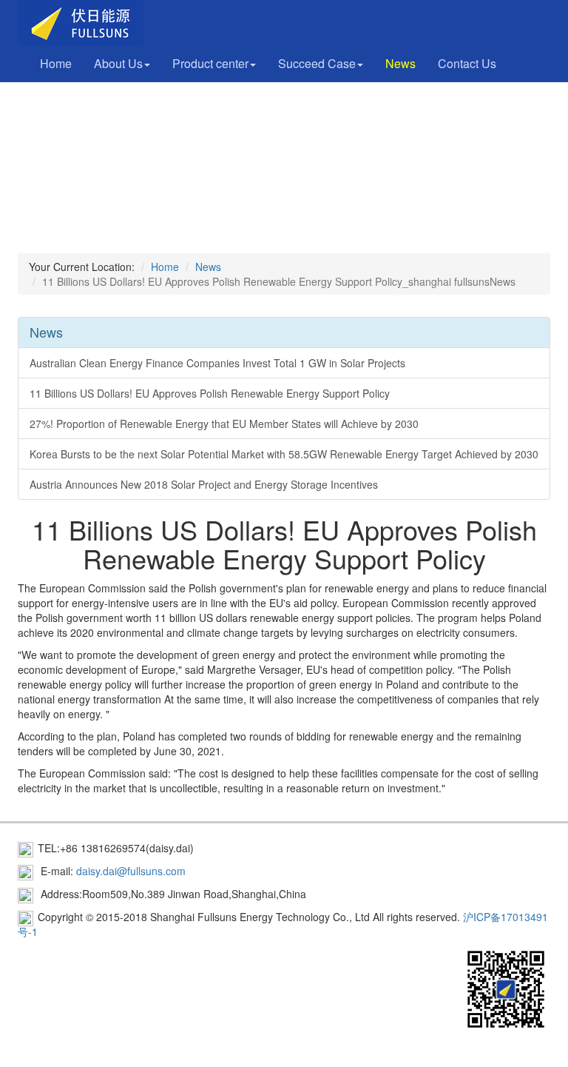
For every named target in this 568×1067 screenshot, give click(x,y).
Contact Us (467, 63)
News (400, 63)
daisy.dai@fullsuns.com (131, 870)
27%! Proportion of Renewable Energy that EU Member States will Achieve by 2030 (224, 423)
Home (56, 63)
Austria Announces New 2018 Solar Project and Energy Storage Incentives (204, 484)
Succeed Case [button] (317, 63)
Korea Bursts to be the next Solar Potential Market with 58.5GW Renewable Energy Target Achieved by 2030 (284, 453)
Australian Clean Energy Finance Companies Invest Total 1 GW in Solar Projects (217, 362)
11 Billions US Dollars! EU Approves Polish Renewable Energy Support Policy (210, 393)
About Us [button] (118, 63)
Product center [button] (210, 63)
